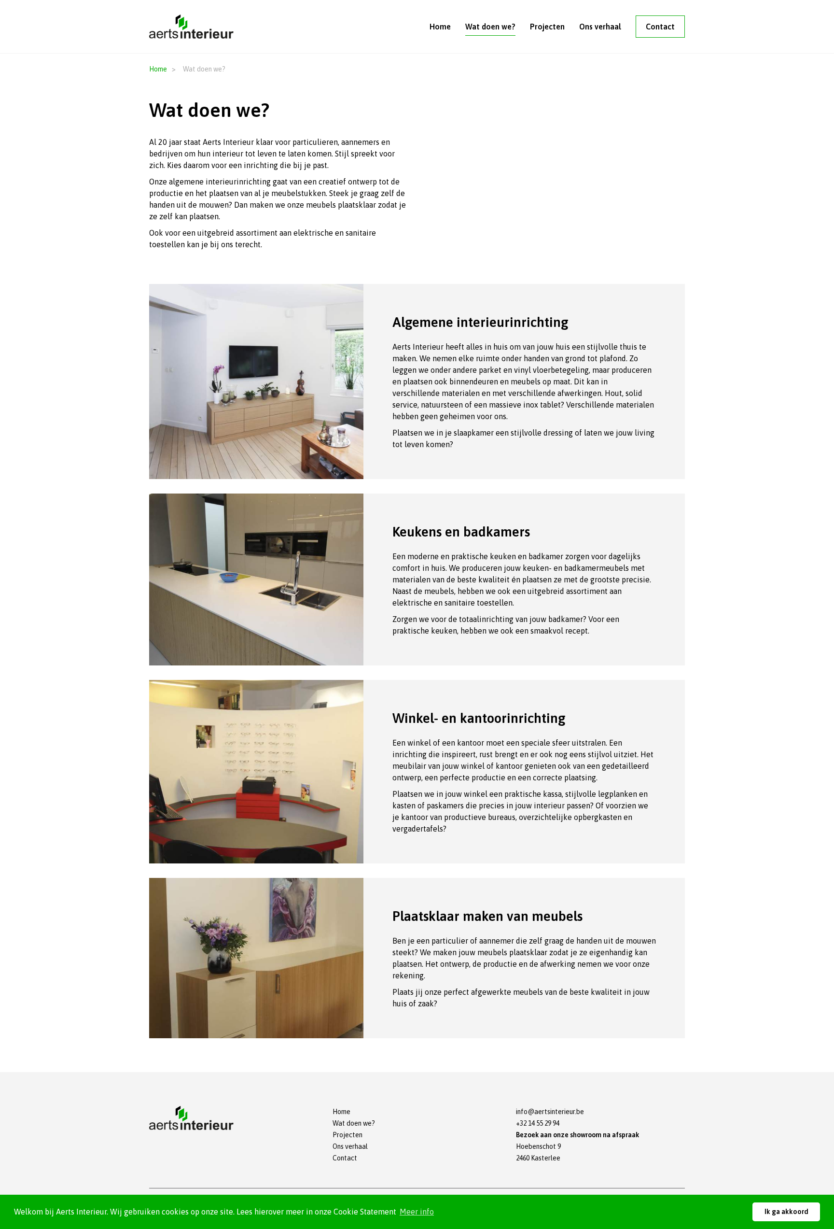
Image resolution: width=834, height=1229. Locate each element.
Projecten (547, 26)
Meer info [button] (417, 1211)
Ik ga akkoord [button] (786, 1211)
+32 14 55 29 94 (537, 1123)
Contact (660, 26)
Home (440, 26)
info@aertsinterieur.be (550, 1112)
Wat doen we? (490, 26)
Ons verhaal (600, 26)
